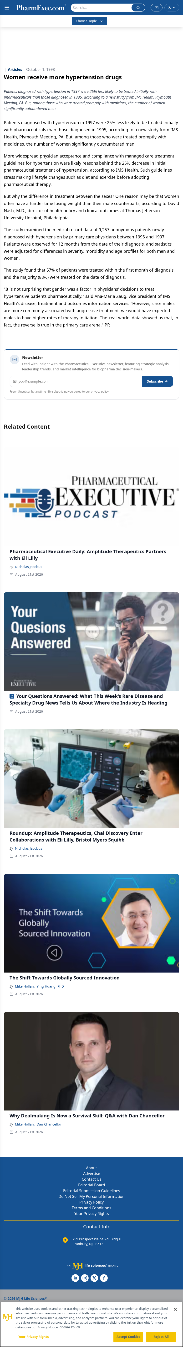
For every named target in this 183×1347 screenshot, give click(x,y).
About (91, 1167)
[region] (91, 1324)
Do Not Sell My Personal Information (91, 1196)
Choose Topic (86, 21)
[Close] (175, 1309)
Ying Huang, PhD (50, 986)
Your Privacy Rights (91, 1213)
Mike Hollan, (25, 986)
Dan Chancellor (49, 1124)
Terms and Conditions (91, 1207)
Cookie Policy (70, 1327)
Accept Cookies (128, 1337)
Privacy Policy (91, 1202)
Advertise (91, 1173)
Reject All (161, 1337)
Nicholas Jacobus (28, 566)
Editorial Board (91, 1185)
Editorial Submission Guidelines (91, 1190)
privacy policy (100, 391)
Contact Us (92, 1179)
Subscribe (155, 381)
